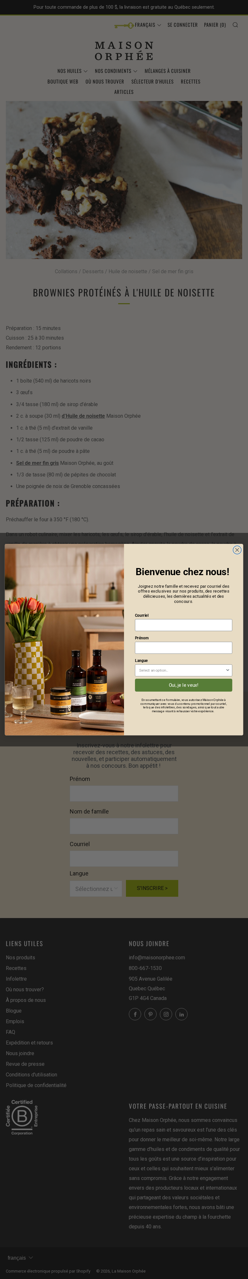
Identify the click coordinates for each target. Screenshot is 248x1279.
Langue (141, 660)
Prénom (142, 638)
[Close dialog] (237, 550)
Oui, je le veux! (184, 685)
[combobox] (182, 670)
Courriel (142, 615)
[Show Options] (227, 670)
